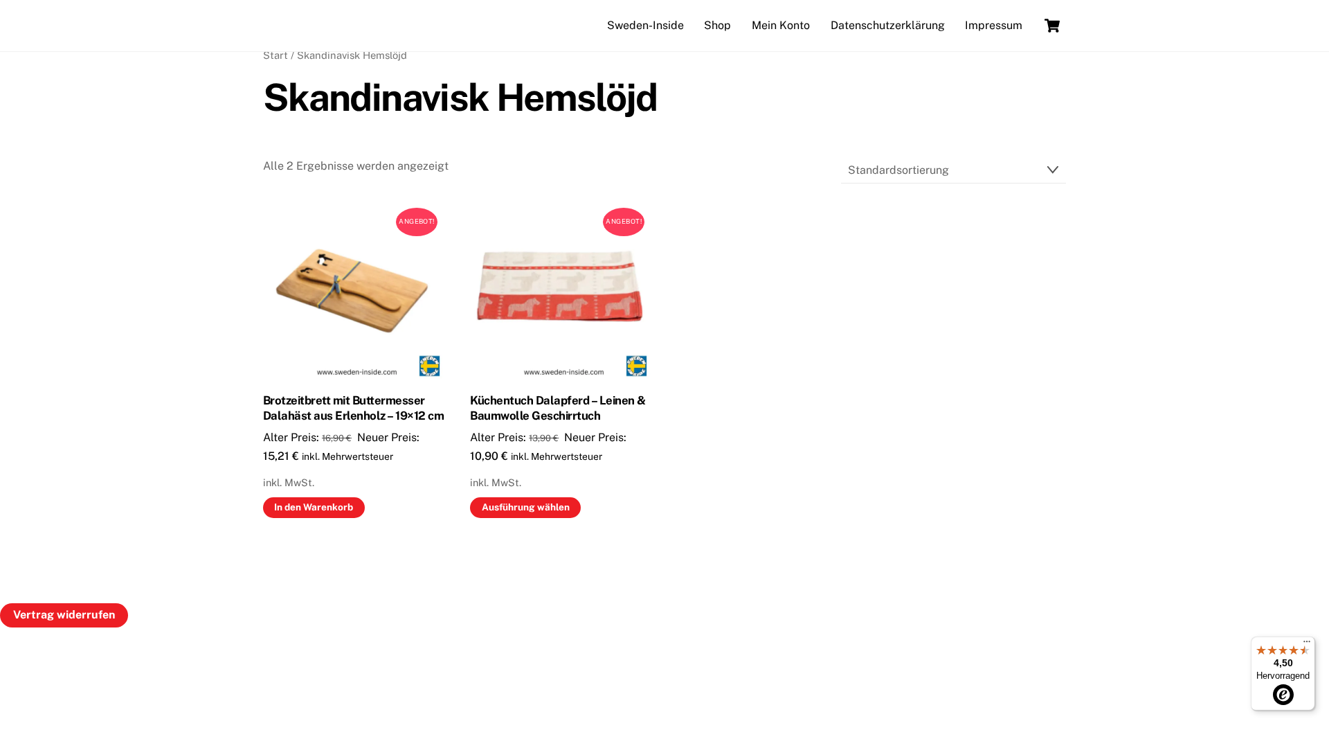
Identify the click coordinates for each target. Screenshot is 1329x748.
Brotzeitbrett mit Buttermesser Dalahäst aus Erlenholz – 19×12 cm (353, 407)
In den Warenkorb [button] (313, 507)
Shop (717, 25)
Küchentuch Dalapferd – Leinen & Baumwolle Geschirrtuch (557, 407)
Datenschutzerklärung (888, 25)
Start (275, 55)
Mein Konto (781, 25)
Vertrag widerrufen (64, 614)
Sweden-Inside (645, 25)
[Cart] (1052, 25)
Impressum (993, 25)
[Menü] (1307, 644)
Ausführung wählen (526, 507)
